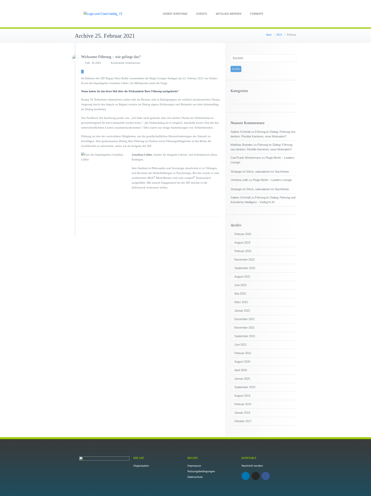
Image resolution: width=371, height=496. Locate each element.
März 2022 (241, 302)
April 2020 (240, 370)
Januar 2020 (242, 378)
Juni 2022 (240, 285)
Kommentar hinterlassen (125, 62)
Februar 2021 (242, 353)
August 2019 (242, 395)
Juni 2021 (240, 344)
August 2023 (242, 242)
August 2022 (242, 276)
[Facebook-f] (266, 476)
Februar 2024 (242, 234)
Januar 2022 (242, 310)
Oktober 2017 (243, 421)
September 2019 (244, 387)
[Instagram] (256, 476)
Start (268, 34)
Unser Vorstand (175, 13)
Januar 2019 (242, 412)
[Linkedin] (246, 476)
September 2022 (244, 268)
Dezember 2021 (244, 319)
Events (201, 13)
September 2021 (244, 336)
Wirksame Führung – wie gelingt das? (111, 57)
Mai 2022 (240, 293)
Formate (256, 13)
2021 (279, 34)
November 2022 (244, 259)
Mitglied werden (228, 13)
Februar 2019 (242, 404)
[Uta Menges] (75, 58)
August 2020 (242, 361)
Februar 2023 (242, 251)
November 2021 (244, 327)
